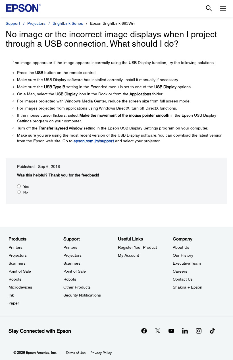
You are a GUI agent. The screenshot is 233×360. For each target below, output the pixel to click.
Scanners (17, 263)
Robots (15, 279)
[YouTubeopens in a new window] (171, 331)
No (25, 192)
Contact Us (183, 279)
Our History (183, 255)
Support (13, 23)
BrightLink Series (68, 23)
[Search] (209, 8)
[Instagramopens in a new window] (199, 331)
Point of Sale (20, 271)
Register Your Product (137, 247)
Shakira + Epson (187, 287)
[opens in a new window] (212, 331)
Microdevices (20, 287)
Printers (15, 247)
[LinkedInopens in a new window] (185, 331)
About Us (181, 247)
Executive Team (187, 263)
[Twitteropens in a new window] (158, 331)
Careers (180, 271)
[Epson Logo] (23, 8)
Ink (11, 295)
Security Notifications (82, 295)
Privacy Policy (101, 353)
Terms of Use (76, 353)
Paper (14, 303)
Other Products (77, 287)
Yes (26, 187)
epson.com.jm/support (94, 141)
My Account (128, 255)
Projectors (36, 23)
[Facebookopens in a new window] (144, 331)
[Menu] (222, 8)
